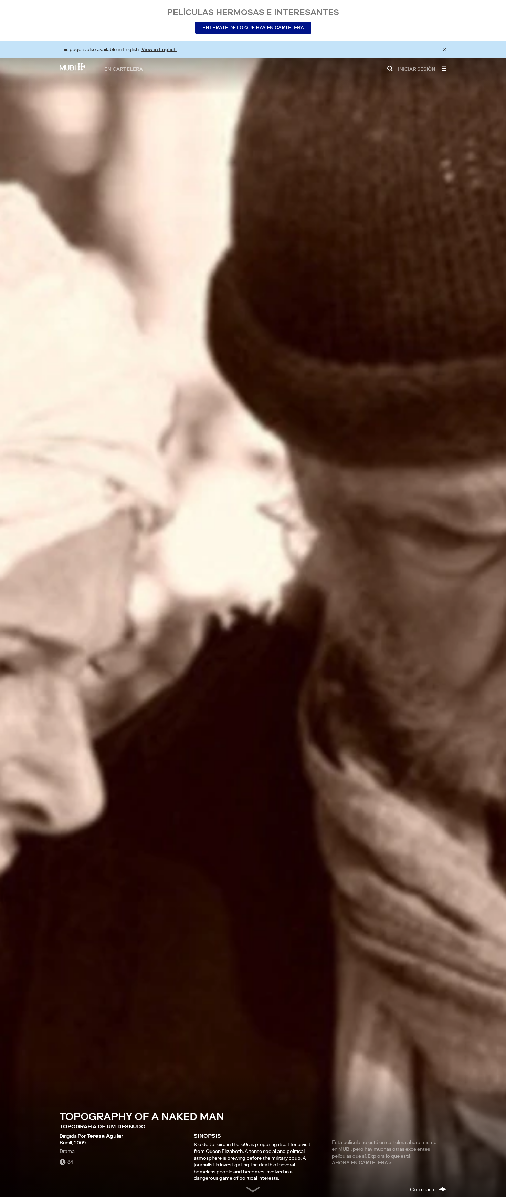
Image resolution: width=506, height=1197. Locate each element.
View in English (159, 49)
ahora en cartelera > (362, 1162)
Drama (67, 1151)
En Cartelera (123, 68)
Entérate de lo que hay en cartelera (253, 27)
